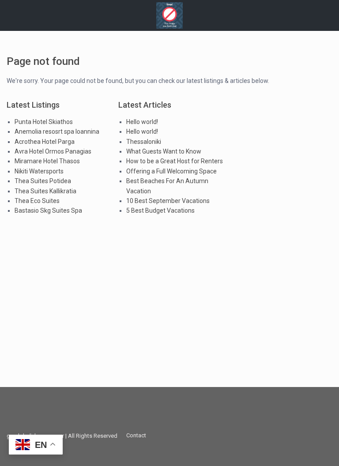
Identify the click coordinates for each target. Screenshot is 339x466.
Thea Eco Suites (37, 200)
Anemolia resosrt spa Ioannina (57, 131)
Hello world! (142, 121)
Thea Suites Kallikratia (45, 191)
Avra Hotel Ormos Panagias (53, 151)
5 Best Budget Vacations (160, 210)
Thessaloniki (143, 141)
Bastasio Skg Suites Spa (48, 210)
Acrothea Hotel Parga (45, 141)
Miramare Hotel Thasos (47, 161)
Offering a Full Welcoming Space (171, 171)
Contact (136, 435)
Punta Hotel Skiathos (44, 121)
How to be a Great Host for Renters (174, 161)
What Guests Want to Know (163, 151)
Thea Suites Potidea (43, 180)
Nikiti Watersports (39, 171)
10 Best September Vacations (168, 200)
